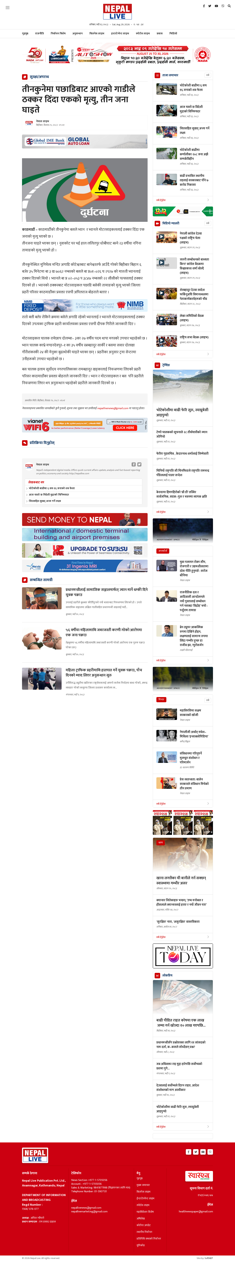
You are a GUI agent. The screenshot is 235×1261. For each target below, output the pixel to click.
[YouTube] (216, 6)
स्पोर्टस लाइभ (143, 33)
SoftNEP (209, 1258)
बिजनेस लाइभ (96, 33)
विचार (161, 699)
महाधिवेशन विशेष (145, 1212)
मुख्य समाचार (143, 1185)
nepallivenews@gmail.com (113, 408)
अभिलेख (141, 1218)
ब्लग (160, 842)
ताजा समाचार (170, 75)
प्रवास (160, 33)
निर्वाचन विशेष (58, 33)
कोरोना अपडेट (144, 1225)
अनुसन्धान (77, 33)
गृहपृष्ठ (140, 1178)
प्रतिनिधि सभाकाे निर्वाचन (149, 1239)
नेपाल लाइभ (42, 121)
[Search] (229, 6)
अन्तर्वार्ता (162, 551)
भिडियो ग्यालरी (170, 223)
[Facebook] (204, 6)
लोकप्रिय (167, 975)
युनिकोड (141, 1245)
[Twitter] (210, 6)
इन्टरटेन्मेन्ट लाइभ (120, 33)
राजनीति (39, 33)
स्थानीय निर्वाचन (144, 1232)
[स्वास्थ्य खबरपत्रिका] (191, 1177)
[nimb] (85, 305)
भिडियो (173, 33)
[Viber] (223, 6)
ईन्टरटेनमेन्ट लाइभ (145, 1198)
